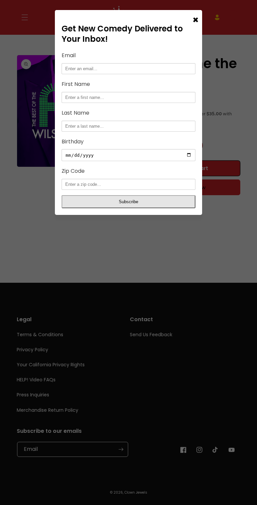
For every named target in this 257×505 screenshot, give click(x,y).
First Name (76, 84)
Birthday (73, 141)
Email (69, 55)
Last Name (75, 113)
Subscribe (128, 201)
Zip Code (73, 171)
